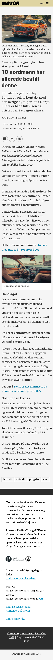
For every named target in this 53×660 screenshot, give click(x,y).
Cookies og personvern (20, 633)
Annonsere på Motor (18, 610)
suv (45, 479)
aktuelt (20, 479)
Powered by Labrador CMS (26, 653)
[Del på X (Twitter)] (12, 139)
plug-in (34, 479)
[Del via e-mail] (19, 139)
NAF (41, 598)
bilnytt (7, 479)
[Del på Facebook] (5, 139)
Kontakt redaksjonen (18, 606)
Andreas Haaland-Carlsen (21, 578)
